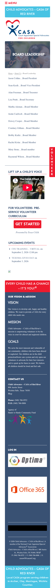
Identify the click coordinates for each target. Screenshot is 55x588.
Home (10, 73)
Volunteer (52, 162)
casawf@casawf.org (27, 558)
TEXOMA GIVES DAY (23, 257)
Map (10, 393)
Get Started (27, 224)
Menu (12, 3)
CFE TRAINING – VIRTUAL (26, 248)
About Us (17, 73)
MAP (38, 552)
